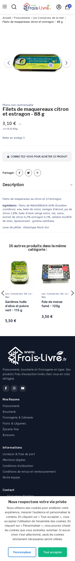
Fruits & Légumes (14, 423)
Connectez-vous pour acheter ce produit (37, 156)
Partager (19, 172)
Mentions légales (14, 460)
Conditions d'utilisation (18, 466)
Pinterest (37, 172)
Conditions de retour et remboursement (29, 471)
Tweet (28, 172)
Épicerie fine (11, 429)
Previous (9, 63)
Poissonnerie (11, 406)
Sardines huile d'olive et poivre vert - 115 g (17, 306)
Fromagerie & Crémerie (18, 417)
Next (66, 63)
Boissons (9, 435)
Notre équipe (11, 477)
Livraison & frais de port (19, 454)
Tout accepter (52, 552)
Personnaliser (22, 552)
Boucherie (9, 412)
